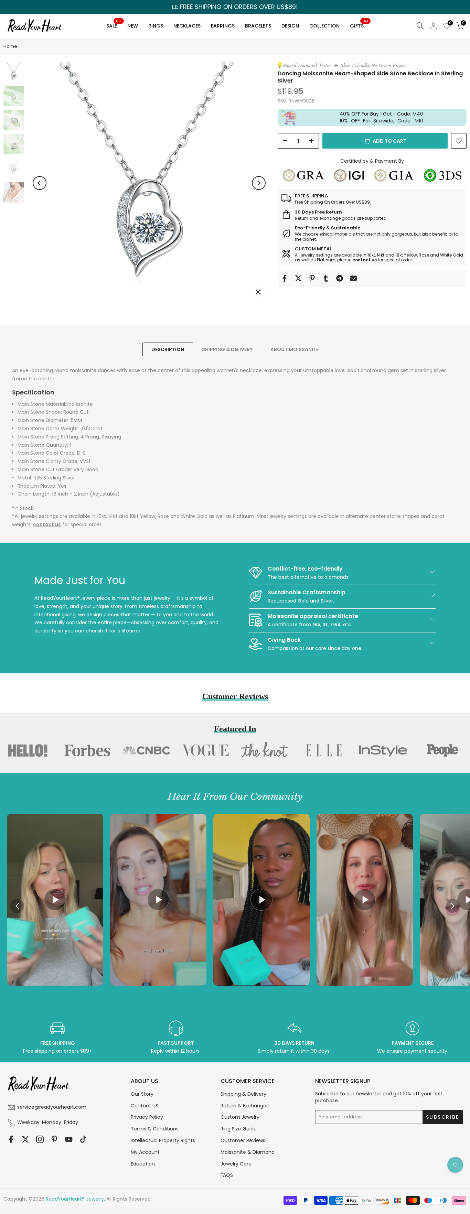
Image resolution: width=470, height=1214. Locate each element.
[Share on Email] (353, 278)
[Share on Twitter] (298, 278)
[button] (453, 906)
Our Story (142, 1094)
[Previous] (39, 183)
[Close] (361, 550)
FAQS (227, 1175)
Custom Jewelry (240, 1117)
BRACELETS (258, 25)
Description (167, 349)
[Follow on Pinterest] (54, 1140)
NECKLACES (187, 25)
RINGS (155, 25)
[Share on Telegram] (339, 278)
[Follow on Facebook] (11, 1140)
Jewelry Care (236, 1163)
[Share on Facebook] (284, 278)
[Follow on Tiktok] (83, 1140)
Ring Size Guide (239, 1128)
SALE (113, 24)
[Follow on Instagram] (40, 1140)
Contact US (144, 1105)
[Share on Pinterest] (312, 278)
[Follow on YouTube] (69, 1140)
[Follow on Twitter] (25, 1140)
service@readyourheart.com (51, 1107)
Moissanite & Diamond (248, 1152)
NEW (132, 25)
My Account (145, 1152)
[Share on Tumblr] (325, 278)
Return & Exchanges (245, 1105)
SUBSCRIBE (304, 649)
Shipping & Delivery (243, 1094)
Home (10, 46)
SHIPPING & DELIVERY (227, 349)
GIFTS (359, 24)
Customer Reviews (243, 1140)
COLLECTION (324, 25)
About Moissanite (294, 349)
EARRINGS (223, 25)
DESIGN (290, 25)
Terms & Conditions (155, 1128)
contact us (364, 260)
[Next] (259, 183)
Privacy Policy (147, 1117)
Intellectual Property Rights (163, 1140)
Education (143, 1163)
